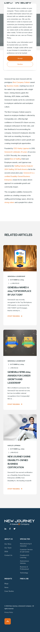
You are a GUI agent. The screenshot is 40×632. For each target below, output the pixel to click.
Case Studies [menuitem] (9, 591)
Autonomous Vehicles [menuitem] (24, 562)
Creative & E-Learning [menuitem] (24, 556)
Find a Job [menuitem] (24, 579)
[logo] (19, 522)
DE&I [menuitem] (6, 551)
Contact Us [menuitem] (8, 555)
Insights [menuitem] (8, 579)
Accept (20, 58)
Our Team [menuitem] (7, 548)
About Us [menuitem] (8, 539)
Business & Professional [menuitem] (24, 568)
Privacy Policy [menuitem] (8, 612)
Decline (20, 64)
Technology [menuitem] (24, 573)
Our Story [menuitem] (7, 544)
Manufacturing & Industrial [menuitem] (26, 545)
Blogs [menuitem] (6, 583)
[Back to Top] (7, 621)
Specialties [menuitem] (25, 539)
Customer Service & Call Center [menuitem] (26, 551)
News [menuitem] (6, 587)
